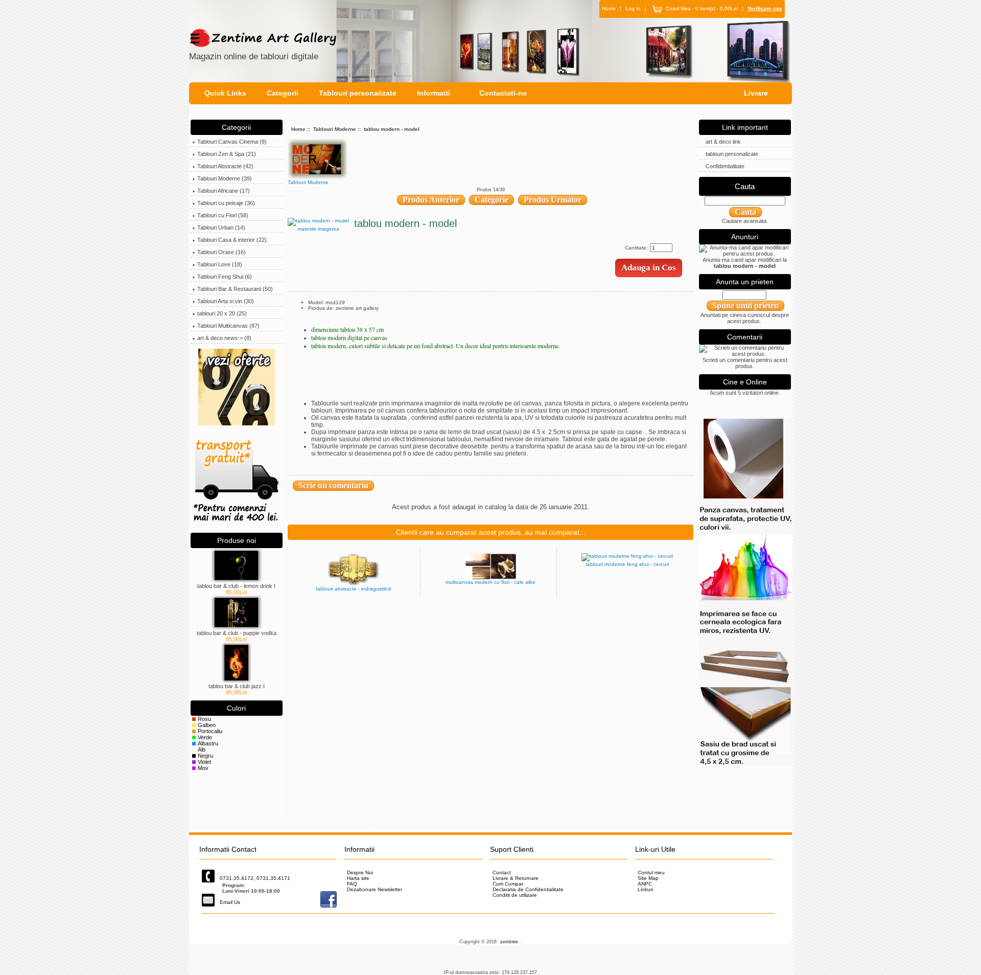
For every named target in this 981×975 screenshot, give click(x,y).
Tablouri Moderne (334, 129)
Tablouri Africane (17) (223, 191)
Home (609, 8)
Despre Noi (360, 872)
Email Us (230, 902)
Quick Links (225, 93)
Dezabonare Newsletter (374, 889)
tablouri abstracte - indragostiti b (353, 589)
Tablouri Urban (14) (221, 227)
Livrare (756, 93)
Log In (633, 8)
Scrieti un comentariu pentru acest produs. (745, 363)
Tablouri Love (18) (219, 264)
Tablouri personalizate (357, 93)
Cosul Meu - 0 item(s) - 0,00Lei (702, 8)
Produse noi (236, 540)
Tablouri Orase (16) (221, 252)
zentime (509, 941)
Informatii (433, 93)
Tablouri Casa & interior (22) (232, 240)
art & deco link (723, 142)
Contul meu (651, 872)
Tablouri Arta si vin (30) (225, 301)
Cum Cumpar (508, 884)
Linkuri (645, 889)
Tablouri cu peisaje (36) (226, 203)
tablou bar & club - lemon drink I (236, 586)
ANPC (645, 884)
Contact (502, 872)
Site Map (648, 878)
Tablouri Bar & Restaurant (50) (235, 289)
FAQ (352, 884)
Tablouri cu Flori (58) (222, 215)
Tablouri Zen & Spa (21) (226, 154)
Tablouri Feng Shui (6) (224, 277)
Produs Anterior (431, 199)
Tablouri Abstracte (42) (225, 166)
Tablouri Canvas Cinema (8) (232, 142)
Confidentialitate (725, 166)
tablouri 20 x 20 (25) (222, 313)
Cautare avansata (744, 221)
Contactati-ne (503, 93)
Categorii (282, 93)
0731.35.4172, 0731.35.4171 (255, 878)
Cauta (745, 186)
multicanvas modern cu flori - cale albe (490, 582)
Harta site (358, 878)
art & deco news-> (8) (224, 338)
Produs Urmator (552, 199)
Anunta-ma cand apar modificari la (745, 263)
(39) (224, 178)
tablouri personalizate (732, 154)
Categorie (491, 199)
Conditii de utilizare (515, 895)
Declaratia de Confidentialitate (528, 889)
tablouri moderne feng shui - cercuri (627, 564)
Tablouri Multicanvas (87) (228, 326)
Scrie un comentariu (333, 485)
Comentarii (744, 337)
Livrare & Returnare (516, 878)
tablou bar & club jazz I (236, 686)
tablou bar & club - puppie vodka (236, 633)
